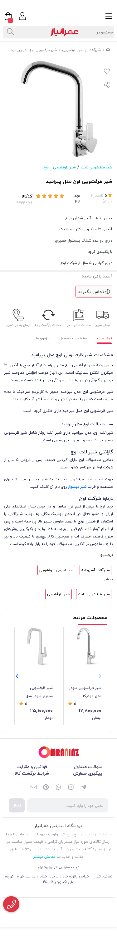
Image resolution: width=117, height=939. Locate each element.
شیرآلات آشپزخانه (95, 570)
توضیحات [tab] (104, 338)
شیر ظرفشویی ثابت (96, 167)
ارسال (16, 805)
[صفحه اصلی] (108, 50)
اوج (46, 167)
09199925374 (48, 868)
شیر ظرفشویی (72, 50)
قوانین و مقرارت (32, 767)
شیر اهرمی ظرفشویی (56, 570)
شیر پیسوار (77, 486)
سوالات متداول (88, 767)
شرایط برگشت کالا (32, 773)
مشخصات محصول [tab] (73, 338)
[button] (17, 676)
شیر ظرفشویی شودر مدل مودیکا (85, 692)
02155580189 (69, 868)
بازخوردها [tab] (43, 338)
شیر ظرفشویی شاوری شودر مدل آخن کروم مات (39, 692)
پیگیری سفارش (87, 773)
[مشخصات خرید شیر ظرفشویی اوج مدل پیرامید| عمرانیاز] (58, 752)
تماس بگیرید (91, 292)
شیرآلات (95, 50)
